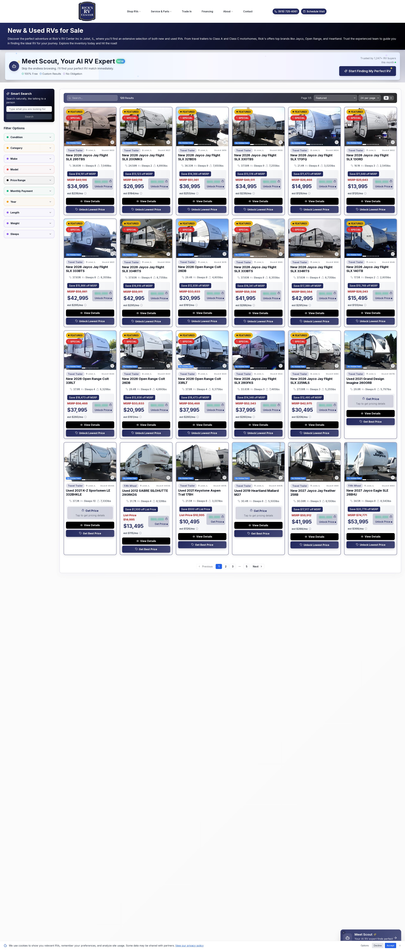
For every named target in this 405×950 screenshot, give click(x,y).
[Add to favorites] (112, 142)
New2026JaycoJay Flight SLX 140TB (367, 269)
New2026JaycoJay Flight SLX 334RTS (143, 269)
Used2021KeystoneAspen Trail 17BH (199, 492)
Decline (378, 945)
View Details (92, 201)
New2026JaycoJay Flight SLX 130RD (367, 157)
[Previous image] (68, 127)
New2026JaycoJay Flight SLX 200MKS (143, 157)
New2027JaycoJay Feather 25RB (313, 493)
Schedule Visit (316, 11)
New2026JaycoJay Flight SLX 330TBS (255, 157)
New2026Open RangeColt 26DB (199, 269)
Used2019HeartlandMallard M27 (256, 493)
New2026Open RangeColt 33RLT (87, 381)
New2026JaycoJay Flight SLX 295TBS (87, 157)
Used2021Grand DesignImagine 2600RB (365, 381)
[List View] (391, 98)
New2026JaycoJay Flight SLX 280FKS (255, 381)
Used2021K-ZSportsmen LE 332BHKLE (88, 492)
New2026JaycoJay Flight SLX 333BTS (87, 269)
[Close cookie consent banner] (400, 945)
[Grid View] (386, 98)
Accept (390, 945)
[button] (202, 66)
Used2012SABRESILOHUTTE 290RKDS (145, 493)
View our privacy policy (189, 945)
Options (365, 945)
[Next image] (112, 127)
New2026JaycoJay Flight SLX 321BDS (199, 157)
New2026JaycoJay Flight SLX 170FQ (311, 157)
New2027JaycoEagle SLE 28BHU (367, 492)
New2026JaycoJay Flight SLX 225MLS (311, 381)
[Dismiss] (344, 932)
